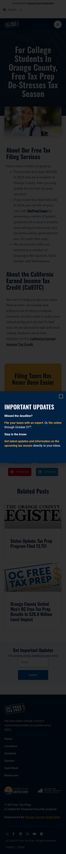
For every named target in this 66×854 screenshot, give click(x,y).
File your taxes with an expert (23, 423)
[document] (33, 427)
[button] (61, 396)
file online (55, 423)
